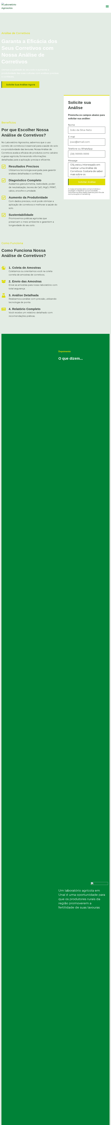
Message (72, 160)
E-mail (71, 136)
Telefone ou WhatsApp (80, 148)
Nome (71, 125)
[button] (107, 6)
